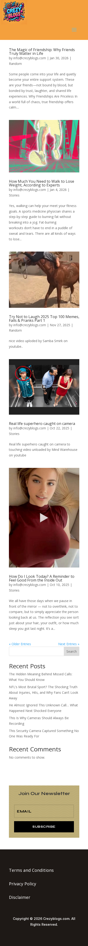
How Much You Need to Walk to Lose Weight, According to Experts (41, 183)
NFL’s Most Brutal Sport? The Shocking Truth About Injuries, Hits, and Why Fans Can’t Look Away (43, 692)
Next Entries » (68, 644)
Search (71, 651)
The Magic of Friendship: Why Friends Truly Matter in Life (42, 51)
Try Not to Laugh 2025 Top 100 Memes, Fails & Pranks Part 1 (44, 318)
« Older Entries (20, 644)
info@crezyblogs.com (29, 58)
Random (15, 63)
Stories (14, 195)
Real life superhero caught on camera (42, 423)
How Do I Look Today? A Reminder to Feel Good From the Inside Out (41, 578)
